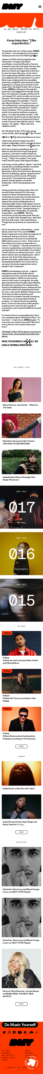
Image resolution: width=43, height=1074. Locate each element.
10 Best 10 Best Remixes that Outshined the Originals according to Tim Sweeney (19, 736)
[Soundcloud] (31, 1032)
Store (4, 1060)
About (28, 1051)
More (21, 746)
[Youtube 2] (20, 1032)
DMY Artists (8, 1055)
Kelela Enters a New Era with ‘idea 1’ (19, 788)
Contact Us (30, 1055)
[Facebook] (14, 1032)
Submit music (9, 1058)
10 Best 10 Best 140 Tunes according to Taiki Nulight (19, 698)
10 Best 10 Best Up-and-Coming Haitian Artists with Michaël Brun (20, 660)
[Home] (12, 6)
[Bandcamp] (37, 1032)
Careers (29, 1053)
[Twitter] (4, 1032)
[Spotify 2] (25, 1032)
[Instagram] (9, 1032)
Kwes (26, 331)
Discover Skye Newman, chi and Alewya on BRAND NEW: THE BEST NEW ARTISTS (21, 994)
